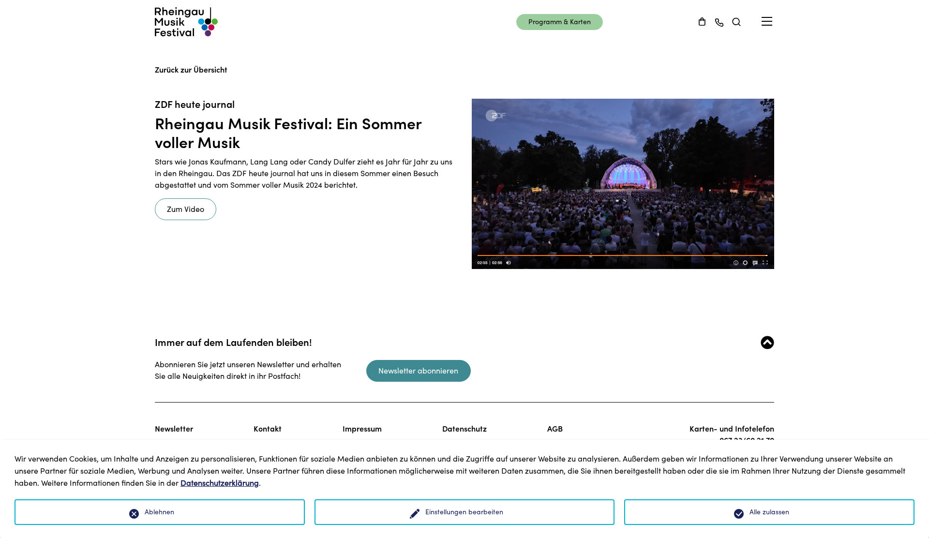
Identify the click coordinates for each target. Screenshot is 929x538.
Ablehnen (159, 512)
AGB (555, 428)
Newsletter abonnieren (418, 370)
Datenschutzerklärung (219, 483)
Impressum (362, 428)
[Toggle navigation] (767, 21)
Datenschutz (464, 428)
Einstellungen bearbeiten (464, 512)
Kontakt (268, 428)
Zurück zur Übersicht (191, 70)
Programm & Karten (559, 21)
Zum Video (185, 209)
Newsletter (174, 428)
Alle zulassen (769, 512)
